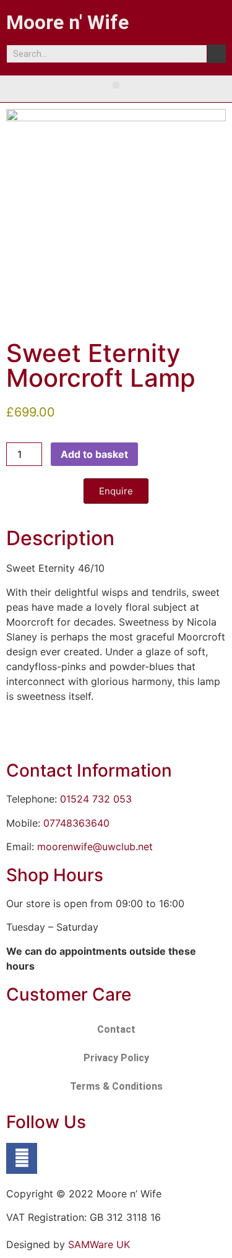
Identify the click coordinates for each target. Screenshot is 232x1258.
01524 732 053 (96, 799)
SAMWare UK (99, 1244)
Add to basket (94, 454)
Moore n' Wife (67, 22)
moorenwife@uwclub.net (95, 846)
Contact (116, 1029)
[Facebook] (21, 1158)
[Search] (216, 54)
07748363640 (76, 823)
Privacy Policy (116, 1058)
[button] (116, 85)
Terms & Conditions (116, 1086)
